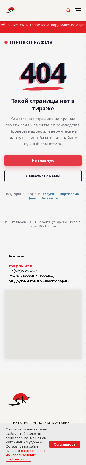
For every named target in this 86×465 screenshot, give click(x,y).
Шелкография (31, 42)
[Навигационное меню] (78, 10)
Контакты (50, 198)
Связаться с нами (43, 176)
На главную (43, 160)
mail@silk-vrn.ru (21, 266)
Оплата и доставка (51, 423)
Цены (32, 198)
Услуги (48, 194)
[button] (68, 10)
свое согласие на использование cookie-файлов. (25, 455)
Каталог (21, 423)
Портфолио (69, 194)
